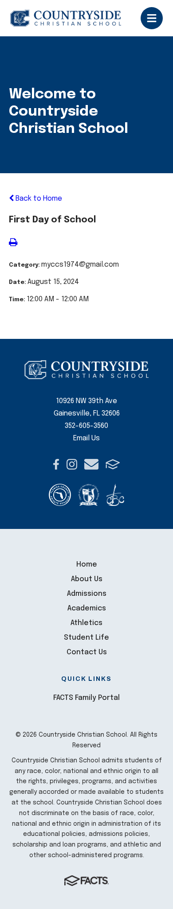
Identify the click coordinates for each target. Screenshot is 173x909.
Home (86, 564)
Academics (86, 608)
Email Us (86, 438)
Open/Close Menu (152, 18)
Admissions (86, 594)
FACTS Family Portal (86, 698)
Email (91, 464)
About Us (86, 579)
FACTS (113, 464)
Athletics (86, 623)
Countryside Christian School (65, 18)
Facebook (56, 464)
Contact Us (87, 652)
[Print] (13, 243)
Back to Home (38, 198)
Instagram (72, 464)
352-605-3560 (86, 426)
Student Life (86, 637)
